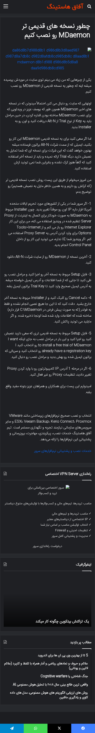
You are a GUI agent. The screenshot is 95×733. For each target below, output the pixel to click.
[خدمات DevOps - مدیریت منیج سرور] (65, 6)
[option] (47, 601)
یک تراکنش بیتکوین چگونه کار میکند (62, 621)
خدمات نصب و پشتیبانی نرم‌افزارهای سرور (62, 451)
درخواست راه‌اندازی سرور (47, 546)
